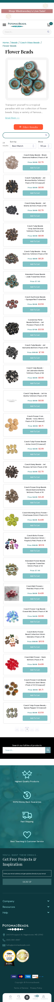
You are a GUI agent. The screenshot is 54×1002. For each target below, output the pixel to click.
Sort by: (13, 142)
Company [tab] (8, 901)
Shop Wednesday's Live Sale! (27, 11)
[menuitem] (20, 988)
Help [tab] (5, 912)
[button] (4, 25)
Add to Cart (35, 168)
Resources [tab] (9, 907)
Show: (40, 142)
